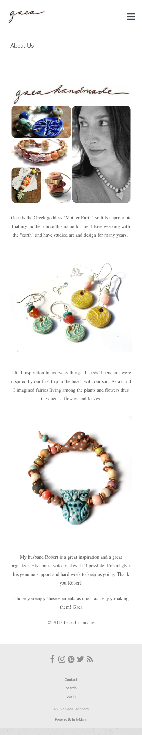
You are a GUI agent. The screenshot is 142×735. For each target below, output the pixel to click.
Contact (71, 680)
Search (71, 688)
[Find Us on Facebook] (52, 660)
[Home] (26, 23)
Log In (71, 697)
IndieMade (79, 719)
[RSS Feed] (89, 660)
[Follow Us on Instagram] (62, 660)
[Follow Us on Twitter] (80, 660)
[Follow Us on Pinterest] (71, 660)
